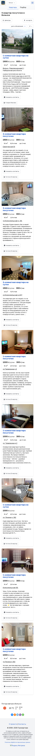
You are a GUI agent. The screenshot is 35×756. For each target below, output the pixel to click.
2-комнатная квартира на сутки (15, 283)
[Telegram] (17, 715)
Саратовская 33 (9, 147)
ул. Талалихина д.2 (10, 443)
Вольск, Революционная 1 (13, 68)
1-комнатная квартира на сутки (15, 56)
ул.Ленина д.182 (9, 662)
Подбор (23, 7)
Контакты (22, 724)
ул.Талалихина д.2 (10, 369)
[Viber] (20, 715)
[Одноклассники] (15, 715)
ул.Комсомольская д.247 (12, 295)
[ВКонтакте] (12, 715)
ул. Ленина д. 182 (9, 517)
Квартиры (13, 7)
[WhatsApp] (23, 715)
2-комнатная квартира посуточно (14, 135)
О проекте (13, 724)
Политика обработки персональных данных (17, 742)
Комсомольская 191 (10, 588)
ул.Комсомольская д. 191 (12, 221)
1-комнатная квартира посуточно (14, 357)
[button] (32, 3)
